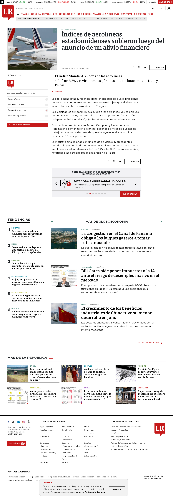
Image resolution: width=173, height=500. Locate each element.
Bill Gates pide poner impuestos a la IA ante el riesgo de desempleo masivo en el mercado (120, 276)
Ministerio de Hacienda (75, 19)
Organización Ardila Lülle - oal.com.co (153, 477)
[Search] (152, 8)
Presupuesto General (53, 19)
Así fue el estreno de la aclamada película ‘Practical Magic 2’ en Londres (96, 373)
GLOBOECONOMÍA (67, 14)
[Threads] (29, 422)
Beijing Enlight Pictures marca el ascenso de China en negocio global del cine (27, 282)
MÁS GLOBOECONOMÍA (148, 343)
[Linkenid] (19, 422)
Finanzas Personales (71, 446)
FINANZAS (25, 14)
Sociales (88, 366)
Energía (91, 19)
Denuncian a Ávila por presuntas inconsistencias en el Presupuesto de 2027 (27, 266)
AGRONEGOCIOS (84, 14)
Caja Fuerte (67, 430)
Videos (65, 462)
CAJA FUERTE (126, 14)
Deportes (15, 228)
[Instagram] (24, 422)
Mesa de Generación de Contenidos (126, 427)
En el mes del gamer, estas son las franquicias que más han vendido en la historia (26, 298)
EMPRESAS (46, 14)
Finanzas (44, 446)
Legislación (143, 388)
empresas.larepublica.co (59, 477)
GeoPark (129, 19)
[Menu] (18, 14)
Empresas (44, 443)
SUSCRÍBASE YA (130, 194)
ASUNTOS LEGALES (110, 14)
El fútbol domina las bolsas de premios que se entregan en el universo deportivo (27, 314)
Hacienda (15, 260)
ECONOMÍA (36, 14)
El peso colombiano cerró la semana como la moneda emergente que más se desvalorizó (97, 395)
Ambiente (142, 366)
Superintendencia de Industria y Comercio (129, 449)
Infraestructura (68, 449)
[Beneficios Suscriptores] (161, 8)
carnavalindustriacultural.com (20, 480)
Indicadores (45, 449)
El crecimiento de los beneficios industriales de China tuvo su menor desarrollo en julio (116, 313)
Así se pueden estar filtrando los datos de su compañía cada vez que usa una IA (43, 395)
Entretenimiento (19, 276)
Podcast (43, 456)
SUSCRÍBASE (165, 2)
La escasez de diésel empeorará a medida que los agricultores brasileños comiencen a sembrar (43, 374)
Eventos (87, 443)
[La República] (8, 13)
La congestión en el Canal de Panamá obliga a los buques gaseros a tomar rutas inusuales (116, 238)
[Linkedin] (145, 67)
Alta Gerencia (68, 427)
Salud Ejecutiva (90, 456)
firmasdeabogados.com (83, 477)
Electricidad (102, 19)
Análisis (87, 427)
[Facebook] (133, 67)
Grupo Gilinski (117, 19)
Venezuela (140, 19)
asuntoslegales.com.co (17, 477)
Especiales (66, 443)
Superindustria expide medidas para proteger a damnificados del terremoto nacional (151, 395)
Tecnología (35, 388)
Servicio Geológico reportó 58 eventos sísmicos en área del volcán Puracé (149, 373)
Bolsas (87, 388)
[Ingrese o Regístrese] (169, 8)
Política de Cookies (95, 492)
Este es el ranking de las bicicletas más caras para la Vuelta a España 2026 (26, 234)
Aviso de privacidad (119, 436)
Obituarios (66, 453)
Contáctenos (116, 433)
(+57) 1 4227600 (14, 434)
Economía (88, 436)
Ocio (86, 453)
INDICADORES (140, 14)
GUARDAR (159, 67)
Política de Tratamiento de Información (128, 443)
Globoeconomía (91, 446)
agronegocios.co (38, 477)
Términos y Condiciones (121, 440)
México (14, 244)
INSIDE (150, 14)
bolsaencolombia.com (107, 477)
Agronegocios (46, 427)
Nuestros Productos (119, 430)
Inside (86, 449)
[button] (55, 184)
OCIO (55, 14)
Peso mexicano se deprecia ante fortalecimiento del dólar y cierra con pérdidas (26, 250)
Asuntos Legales (47, 430)
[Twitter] (139, 67)
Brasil (33, 366)
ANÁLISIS (97, 14)
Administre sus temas (20, 125)
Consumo (44, 436)
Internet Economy (48, 453)
